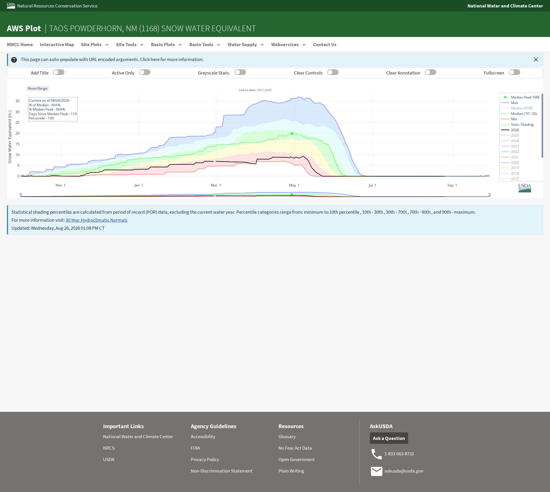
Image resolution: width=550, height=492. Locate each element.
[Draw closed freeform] (502, 82)
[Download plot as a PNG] (479, 82)
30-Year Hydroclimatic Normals (96, 220)
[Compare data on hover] (532, 82)
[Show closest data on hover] (539, 82)
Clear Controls (308, 73)
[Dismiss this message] (536, 59)
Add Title (39, 73)
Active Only (123, 73)
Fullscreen (494, 73)
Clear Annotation (403, 73)
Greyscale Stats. (214, 73)
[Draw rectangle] (516, 82)
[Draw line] (488, 82)
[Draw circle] (509, 82)
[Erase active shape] (523, 82)
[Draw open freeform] (495, 82)
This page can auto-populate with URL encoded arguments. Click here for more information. (112, 59)
